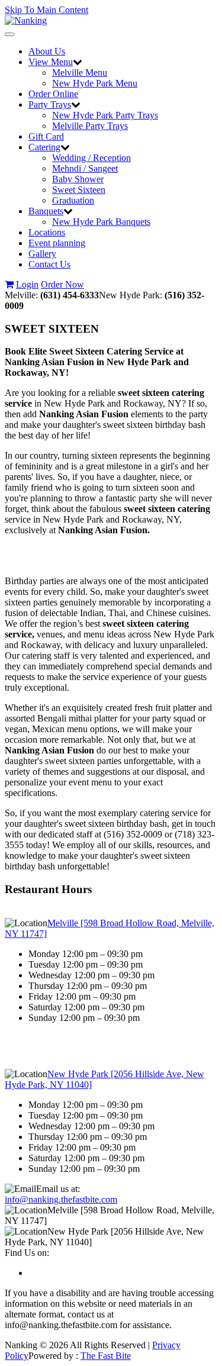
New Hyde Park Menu (94, 83)
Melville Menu (79, 72)
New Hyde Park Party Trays (105, 115)
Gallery (42, 254)
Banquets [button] (45, 211)
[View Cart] (9, 284)
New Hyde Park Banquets (101, 222)
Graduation (73, 200)
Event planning (56, 243)
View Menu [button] (50, 62)
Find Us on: (27, 1253)
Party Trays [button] (49, 104)
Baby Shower (78, 179)
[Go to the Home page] (26, 20)
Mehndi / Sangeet (85, 168)
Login (27, 284)
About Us (46, 51)
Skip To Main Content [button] (46, 10)
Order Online (53, 94)
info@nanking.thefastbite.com (61, 1199)
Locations (46, 232)
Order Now (62, 284)
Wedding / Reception (91, 158)
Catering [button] (44, 147)
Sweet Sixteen (78, 190)
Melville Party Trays (90, 126)
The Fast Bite (106, 1356)
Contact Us (49, 264)
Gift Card (46, 136)
